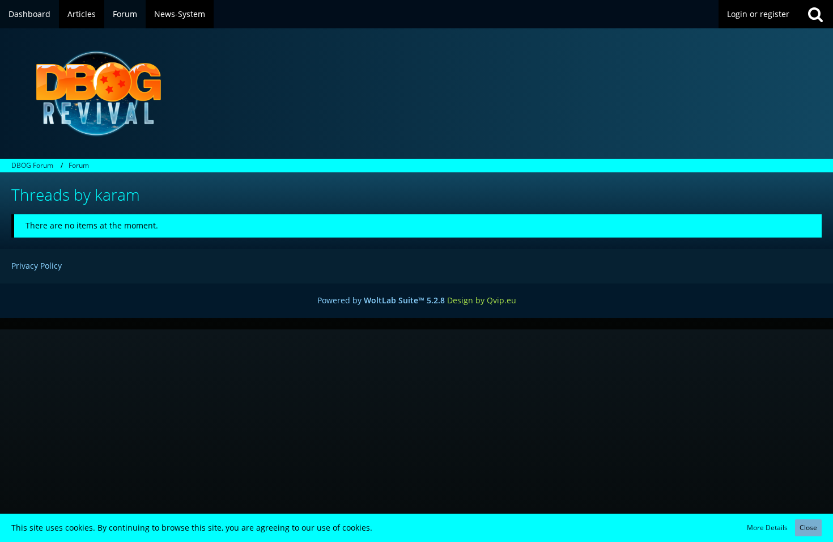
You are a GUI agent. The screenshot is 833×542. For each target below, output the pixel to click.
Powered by (381, 300)
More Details (767, 527)
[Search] (815, 14)
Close (808, 527)
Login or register (758, 14)
